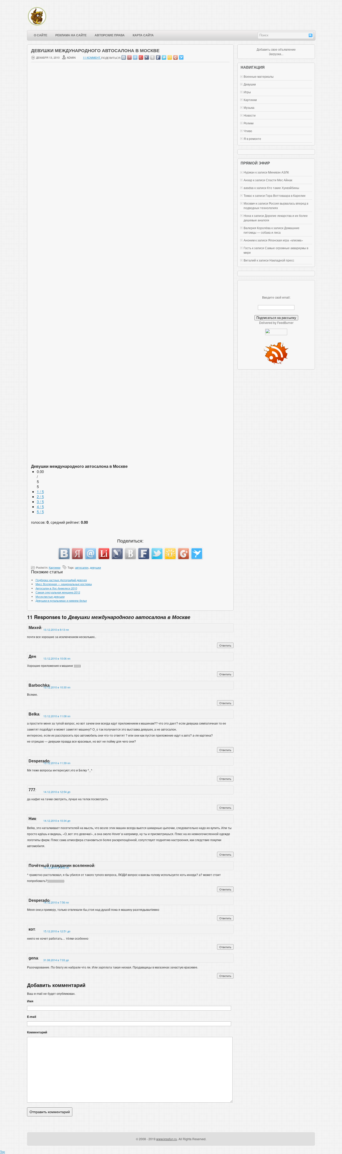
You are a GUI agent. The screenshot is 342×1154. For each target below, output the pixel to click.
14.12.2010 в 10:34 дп (56, 821)
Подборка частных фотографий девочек (61, 580)
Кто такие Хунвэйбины (283, 188)
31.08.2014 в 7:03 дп (56, 960)
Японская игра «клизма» (285, 240)
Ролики (249, 123)
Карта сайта (143, 35)
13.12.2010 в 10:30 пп (56, 687)
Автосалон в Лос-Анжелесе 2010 (56, 588)
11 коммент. (92, 57)
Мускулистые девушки (50, 596)
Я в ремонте (252, 138)
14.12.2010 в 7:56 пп (56, 902)
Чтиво (248, 131)
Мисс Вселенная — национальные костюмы (64, 584)
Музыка (249, 107)
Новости (250, 115)
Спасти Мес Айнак (279, 180)
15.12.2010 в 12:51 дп (56, 931)
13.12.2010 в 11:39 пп (56, 763)
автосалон (81, 567)
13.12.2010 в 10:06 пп (56, 658)
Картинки (54, 567)
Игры (247, 92)
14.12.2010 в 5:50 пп (56, 867)
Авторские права (110, 35)
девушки (95, 567)
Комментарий (37, 1032)
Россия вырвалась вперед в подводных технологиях (276, 205)
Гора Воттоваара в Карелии (285, 195)
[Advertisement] (130, 213)
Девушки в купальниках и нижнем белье (61, 600)
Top (2, 1151)
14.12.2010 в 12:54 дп (56, 792)
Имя (30, 1001)
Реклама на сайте (71, 35)
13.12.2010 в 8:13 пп (56, 630)
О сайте (40, 35)
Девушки (250, 84)
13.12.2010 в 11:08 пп (56, 716)
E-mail (31, 1016)
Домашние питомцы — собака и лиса (271, 230)
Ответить (225, 645)
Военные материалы (259, 76)
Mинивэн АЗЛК (278, 172)
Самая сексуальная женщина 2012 (58, 592)
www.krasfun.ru (166, 1139)
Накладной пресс (281, 260)
